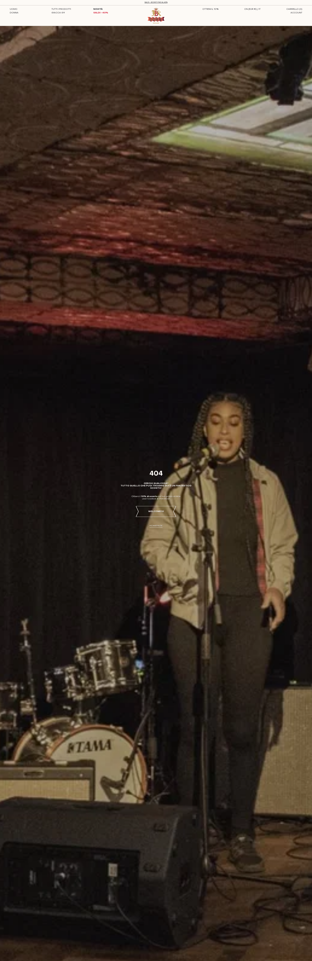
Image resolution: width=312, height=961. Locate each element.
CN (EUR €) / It (252, 9)
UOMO (13, 9)
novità (98, 9)
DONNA (14, 13)
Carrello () (294, 9)
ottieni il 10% (210, 9)
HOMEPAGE (156, 526)
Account (296, 13)
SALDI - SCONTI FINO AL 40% (156, 2)
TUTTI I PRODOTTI (61, 9)
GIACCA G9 (58, 13)
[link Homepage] (156, 16)
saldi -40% (100, 13)
